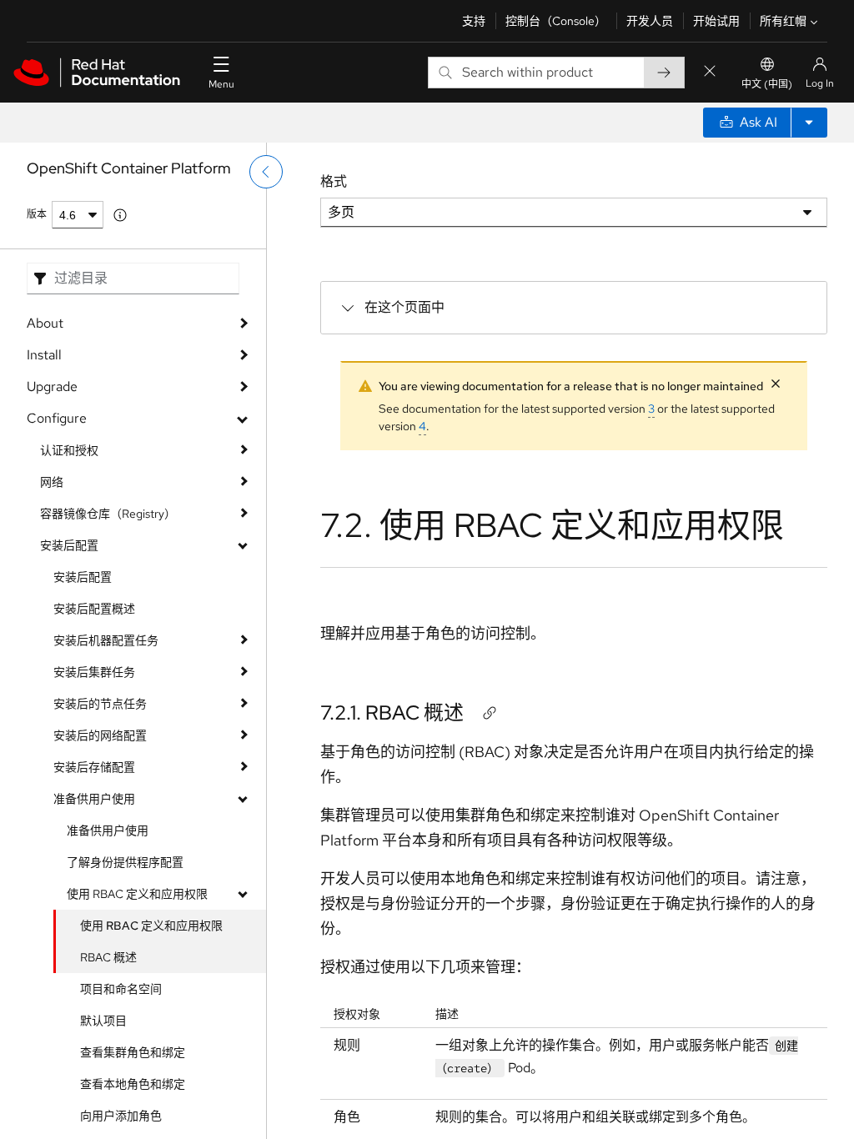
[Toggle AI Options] (809, 123)
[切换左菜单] (266, 171)
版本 (37, 214)
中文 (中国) (766, 84)
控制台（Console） (555, 20)
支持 (473, 20)
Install (44, 355)
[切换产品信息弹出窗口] (120, 215)
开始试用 (716, 20)
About (45, 323)
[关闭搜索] (709, 72)
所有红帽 (783, 20)
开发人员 (649, 20)
